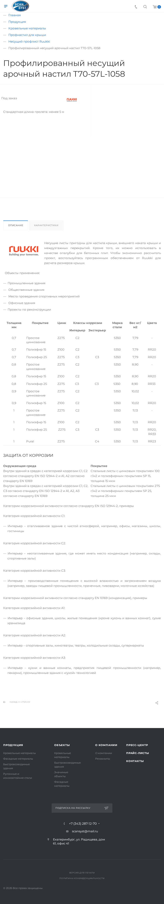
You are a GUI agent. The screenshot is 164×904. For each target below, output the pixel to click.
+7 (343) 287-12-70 (83, 823)
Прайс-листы (137, 753)
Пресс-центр (137, 745)
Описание (15, 225)
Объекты (62, 745)
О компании (106, 745)
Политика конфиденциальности (82, 878)
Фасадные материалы (18, 758)
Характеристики (46, 225)
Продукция (13, 745)
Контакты (135, 761)
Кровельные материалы (19, 753)
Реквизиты (102, 758)
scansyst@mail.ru (85, 831)
